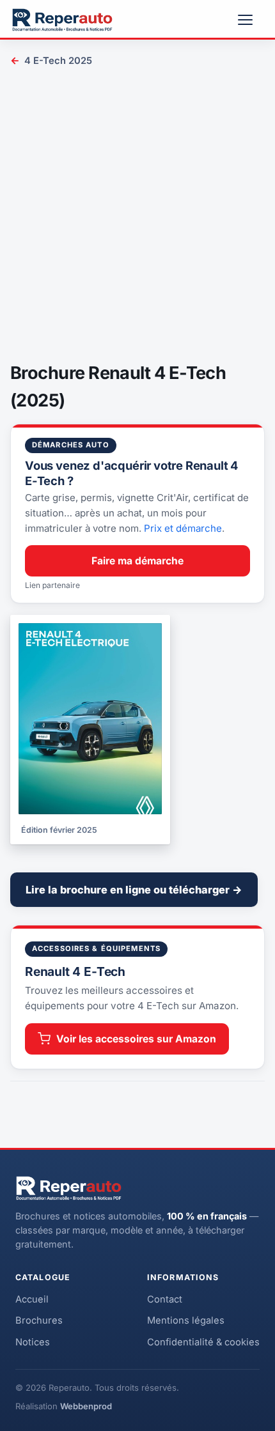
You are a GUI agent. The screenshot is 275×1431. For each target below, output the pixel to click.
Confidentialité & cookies (203, 1342)
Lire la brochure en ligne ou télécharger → (134, 889)
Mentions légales (185, 1320)
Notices (32, 1342)
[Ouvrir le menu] (250, 20)
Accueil (32, 1299)
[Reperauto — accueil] (62, 20)
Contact (164, 1299)
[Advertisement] (137, 216)
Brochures (39, 1320)
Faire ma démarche (137, 561)
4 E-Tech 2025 (51, 60)
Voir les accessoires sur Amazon (136, 1039)
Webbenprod (86, 1406)
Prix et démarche (183, 528)
